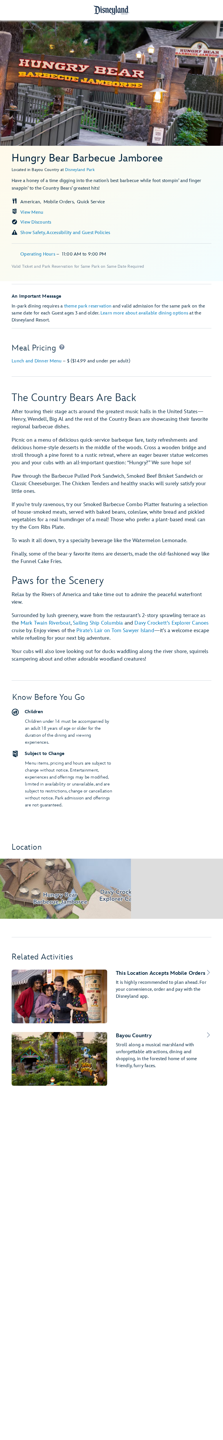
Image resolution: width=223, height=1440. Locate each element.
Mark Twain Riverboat (46, 623)
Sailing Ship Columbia (98, 623)
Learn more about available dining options (144, 313)
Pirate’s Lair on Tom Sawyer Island (115, 631)
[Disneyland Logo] (111, 10)
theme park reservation (88, 306)
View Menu (31, 212)
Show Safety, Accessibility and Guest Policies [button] (65, 232)
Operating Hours (38, 254)
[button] (62, 348)
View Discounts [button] (35, 222)
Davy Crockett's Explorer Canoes (171, 623)
